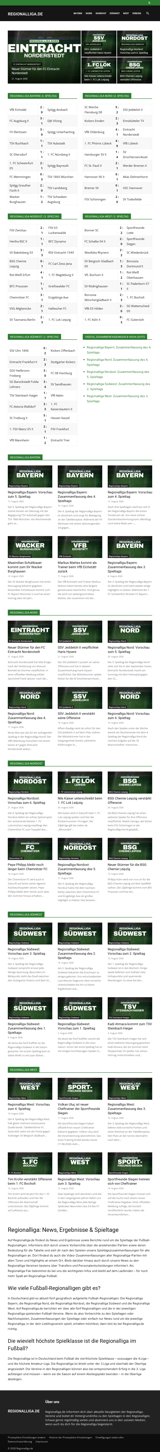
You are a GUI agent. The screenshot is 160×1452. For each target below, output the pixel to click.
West (126, 13)
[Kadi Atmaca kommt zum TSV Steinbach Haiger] (130, 1008)
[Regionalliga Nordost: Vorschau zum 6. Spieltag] (30, 783)
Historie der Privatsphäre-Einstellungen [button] (70, 1437)
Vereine (136, 13)
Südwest (115, 13)
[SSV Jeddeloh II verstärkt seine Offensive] (80, 698)
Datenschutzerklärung (20, 1441)
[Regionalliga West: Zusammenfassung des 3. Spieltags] (130, 1089)
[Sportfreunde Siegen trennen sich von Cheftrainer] (130, 1163)
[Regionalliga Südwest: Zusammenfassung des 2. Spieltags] (80, 934)
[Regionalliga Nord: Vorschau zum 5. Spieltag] (130, 632)
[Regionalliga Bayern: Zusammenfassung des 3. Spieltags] (130, 547)
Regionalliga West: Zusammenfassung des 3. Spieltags (127, 1108)
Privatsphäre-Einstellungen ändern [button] (26, 1437)
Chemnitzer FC (16, 858)
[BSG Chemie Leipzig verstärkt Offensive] (130, 783)
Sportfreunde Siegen (68, 1098)
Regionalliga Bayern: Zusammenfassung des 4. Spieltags (77, 496)
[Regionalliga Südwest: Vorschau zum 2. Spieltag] (130, 934)
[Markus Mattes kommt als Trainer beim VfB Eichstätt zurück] (80, 547)
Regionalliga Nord (117, 641)
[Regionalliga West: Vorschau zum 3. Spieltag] (80, 1163)
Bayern (78, 13)
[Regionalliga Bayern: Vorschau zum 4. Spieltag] (130, 476)
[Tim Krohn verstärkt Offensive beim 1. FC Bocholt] (30, 1163)
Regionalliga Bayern (18, 485)
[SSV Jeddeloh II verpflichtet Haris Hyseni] (80, 632)
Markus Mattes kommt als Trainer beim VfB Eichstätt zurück (77, 567)
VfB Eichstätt (65, 556)
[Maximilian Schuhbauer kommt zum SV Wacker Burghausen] (30, 547)
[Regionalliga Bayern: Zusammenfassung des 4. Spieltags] (80, 476)
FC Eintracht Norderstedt (27, 64)
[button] (147, 13)
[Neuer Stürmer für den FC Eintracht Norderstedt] (44, 62)
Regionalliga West (17, 1098)
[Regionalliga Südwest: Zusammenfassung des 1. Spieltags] (30, 1008)
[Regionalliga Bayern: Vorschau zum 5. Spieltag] (30, 476)
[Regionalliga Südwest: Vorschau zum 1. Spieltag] (80, 1008)
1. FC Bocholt (15, 1172)
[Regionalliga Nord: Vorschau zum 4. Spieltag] (130, 698)
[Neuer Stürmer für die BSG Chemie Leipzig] (130, 849)
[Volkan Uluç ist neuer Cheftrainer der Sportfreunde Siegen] (80, 1089)
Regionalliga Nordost (132, 44)
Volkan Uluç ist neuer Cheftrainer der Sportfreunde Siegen (79, 1108)
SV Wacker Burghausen (20, 556)
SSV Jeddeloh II (93, 44)
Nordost (101, 13)
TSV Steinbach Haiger (119, 1017)
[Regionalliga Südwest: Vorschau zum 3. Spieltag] (30, 934)
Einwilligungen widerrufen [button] (110, 1437)
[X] (149, 2)
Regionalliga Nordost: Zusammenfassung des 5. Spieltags (77, 869)
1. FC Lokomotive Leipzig (98, 71)
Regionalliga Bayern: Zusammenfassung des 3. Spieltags (127, 567)
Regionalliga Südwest (19, 942)
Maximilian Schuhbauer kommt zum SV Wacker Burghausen (25, 567)
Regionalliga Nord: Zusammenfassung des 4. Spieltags (27, 718)
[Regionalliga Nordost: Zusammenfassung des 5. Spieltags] (80, 849)
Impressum (42, 1441)
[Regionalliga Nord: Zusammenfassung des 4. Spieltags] (30, 698)
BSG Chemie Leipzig (130, 71)
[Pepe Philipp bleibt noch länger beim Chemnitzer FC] (30, 849)
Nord (89, 13)
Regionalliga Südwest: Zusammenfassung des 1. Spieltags (27, 1028)
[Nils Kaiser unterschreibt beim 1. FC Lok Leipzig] (80, 783)
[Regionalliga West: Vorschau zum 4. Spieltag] (30, 1089)
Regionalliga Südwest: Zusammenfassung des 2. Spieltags (77, 953)
